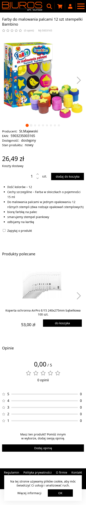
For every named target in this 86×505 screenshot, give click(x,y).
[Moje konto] (70, 6)
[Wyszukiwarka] (49, 6)
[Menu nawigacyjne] (81, 6)
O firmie (61, 472)
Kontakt (76, 472)
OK (60, 493)
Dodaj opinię (43, 448)
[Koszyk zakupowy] (60, 6)
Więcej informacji (29, 493)
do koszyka (62, 323)
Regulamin (11, 472)
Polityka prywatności (37, 472)
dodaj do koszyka (68, 176)
